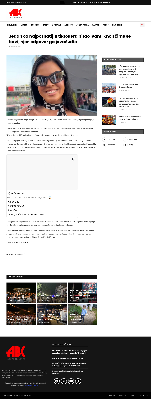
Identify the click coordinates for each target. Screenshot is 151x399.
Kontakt (132, 395)
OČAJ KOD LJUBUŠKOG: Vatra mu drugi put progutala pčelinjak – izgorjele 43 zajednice (129, 70)
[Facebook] (57, 381)
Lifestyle (56, 25)
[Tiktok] (78, 381)
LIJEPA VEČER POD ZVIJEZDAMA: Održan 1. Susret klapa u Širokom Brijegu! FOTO (52, 316)
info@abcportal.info (32, 386)
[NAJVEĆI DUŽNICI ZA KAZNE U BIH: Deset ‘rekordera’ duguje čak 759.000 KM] (109, 102)
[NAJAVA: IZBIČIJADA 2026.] (21, 293)
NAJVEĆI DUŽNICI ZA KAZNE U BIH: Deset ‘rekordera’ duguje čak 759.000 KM (129, 103)
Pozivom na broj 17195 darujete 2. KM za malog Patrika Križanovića (80, 316)
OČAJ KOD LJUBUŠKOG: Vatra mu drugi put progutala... (91, 2)
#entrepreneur (16, 206)
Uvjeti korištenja (144, 395)
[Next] (69, 2)
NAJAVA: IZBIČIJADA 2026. (19, 298)
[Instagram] (64, 381)
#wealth (12, 210)
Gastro (95, 25)
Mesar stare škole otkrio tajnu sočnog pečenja (130, 117)
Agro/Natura (82, 25)
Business (35, 25)
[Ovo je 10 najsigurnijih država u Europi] (109, 88)
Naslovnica (11, 25)
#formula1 (13, 201)
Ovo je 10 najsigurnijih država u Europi (128, 85)
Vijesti (24, 25)
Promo (106, 25)
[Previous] (67, 2)
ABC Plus (69, 25)
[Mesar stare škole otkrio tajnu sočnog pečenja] (109, 120)
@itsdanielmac (16, 193)
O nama (112, 395)
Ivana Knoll (20, 254)
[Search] (142, 25)
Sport (45, 25)
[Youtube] (71, 381)
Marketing (117, 25)
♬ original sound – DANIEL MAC (26, 214)
